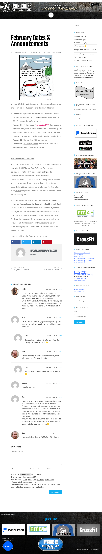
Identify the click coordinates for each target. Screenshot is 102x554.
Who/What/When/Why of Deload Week (84, 258)
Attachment (15, 474)
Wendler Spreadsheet (79, 289)
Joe (23, 351)
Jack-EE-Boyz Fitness (79, 280)
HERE (38, 117)
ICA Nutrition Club (78, 197)
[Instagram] (97, 4)
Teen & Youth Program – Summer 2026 (84, 54)
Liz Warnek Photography (80, 278)
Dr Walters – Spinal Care (80, 271)
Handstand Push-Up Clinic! (80, 39)
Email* (76, 311)
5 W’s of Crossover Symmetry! (82, 253)
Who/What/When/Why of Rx (81, 262)
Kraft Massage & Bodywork (81, 276)
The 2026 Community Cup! (80, 43)
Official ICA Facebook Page (81, 199)
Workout (8, 546)
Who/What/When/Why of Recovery (83, 260)
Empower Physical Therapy (81, 273)
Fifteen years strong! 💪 (80, 46)
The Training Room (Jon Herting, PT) (83, 274)
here (46, 172)
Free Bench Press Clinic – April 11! (83, 60)
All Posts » (33, 255)
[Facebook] (93, 4)
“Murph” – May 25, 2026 (80, 57)
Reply (60, 289)
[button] (51, 15)
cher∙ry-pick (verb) (78, 255)
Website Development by (88, 549)
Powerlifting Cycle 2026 (80, 36)
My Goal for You (78, 256)
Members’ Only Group (79, 196)
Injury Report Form (79, 291)
